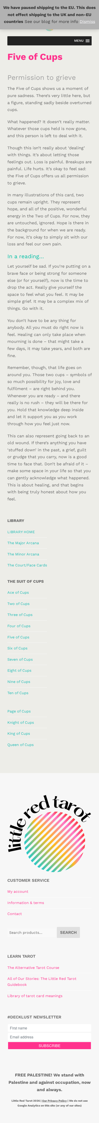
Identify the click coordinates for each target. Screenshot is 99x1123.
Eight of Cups (19, 670)
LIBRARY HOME (21, 532)
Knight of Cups (20, 722)
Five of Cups (18, 637)
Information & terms (25, 903)
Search (68, 932)
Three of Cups (19, 615)
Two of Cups (18, 604)
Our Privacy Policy (54, 1100)
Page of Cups (19, 711)
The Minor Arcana (23, 554)
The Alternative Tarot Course (33, 967)
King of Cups (18, 733)
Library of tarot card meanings (34, 996)
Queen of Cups (20, 745)
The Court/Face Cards (27, 565)
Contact (14, 914)
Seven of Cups (20, 659)
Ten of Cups (17, 693)
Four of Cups (18, 626)
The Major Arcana (23, 543)
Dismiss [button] (87, 21)
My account (17, 891)
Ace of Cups (18, 592)
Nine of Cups (18, 681)
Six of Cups (17, 648)
